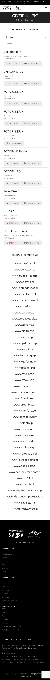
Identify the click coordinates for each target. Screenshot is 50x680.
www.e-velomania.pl (25, 300)
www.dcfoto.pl (25, 282)
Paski (4, 616)
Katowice (5, 565)
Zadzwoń (13, 63)
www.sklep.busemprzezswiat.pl (25, 496)
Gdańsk (5, 558)
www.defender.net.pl (25, 288)
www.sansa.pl (9, 653)
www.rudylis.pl (25, 484)
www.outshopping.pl (25, 459)
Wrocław (5, 597)
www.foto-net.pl (25, 374)
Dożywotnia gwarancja (11, 626)
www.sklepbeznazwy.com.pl (25, 490)
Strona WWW (32, 63)
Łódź (4, 572)
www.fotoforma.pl (25, 361)
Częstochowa (7, 554)
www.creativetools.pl (25, 318)
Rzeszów (5, 587)
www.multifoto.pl (25, 447)
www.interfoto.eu (25, 410)
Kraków (5, 568)
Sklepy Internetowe (9, 601)
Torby (4, 612)
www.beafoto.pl (25, 263)
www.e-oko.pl (25, 337)
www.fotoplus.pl (25, 380)
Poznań (5, 583)
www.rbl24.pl (25, 478)
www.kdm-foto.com (25, 416)
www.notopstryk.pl (25, 453)
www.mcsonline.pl (25, 429)
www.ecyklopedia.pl (25, 343)
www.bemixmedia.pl (25, 275)
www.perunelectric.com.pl (25, 472)
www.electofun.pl (25, 294)
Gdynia (5, 561)
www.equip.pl (25, 349)
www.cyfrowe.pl (25, 324)
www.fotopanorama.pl (25, 392)
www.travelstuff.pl (25, 502)
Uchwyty (5, 619)
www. (25, 435)
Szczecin (5, 590)
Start (20, 20)
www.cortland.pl (25, 312)
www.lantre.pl (25, 423)
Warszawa (6, 594)
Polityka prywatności (10, 630)
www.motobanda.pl (25, 441)
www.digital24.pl (25, 331)
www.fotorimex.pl (25, 398)
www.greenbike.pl (25, 404)
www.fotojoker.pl (25, 367)
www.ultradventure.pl (25, 509)
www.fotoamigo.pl (25, 355)
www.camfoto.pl (25, 306)
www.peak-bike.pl (25, 466)
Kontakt (5, 623)
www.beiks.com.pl (25, 269)
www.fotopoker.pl (25, 386)
